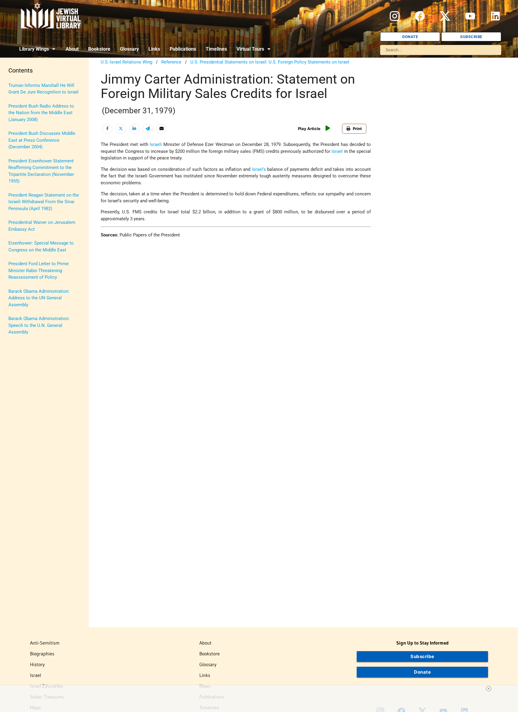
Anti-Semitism (45, 643)
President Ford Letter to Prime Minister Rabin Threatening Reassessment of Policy (38, 270)
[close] (488, 688)
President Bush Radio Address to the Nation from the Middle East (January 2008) (41, 112)
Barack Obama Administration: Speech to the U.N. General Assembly (39, 325)
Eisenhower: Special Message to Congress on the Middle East (41, 246)
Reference (171, 62)
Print (357, 128)
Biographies (42, 654)
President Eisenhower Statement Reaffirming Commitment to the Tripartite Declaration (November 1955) (41, 171)
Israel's (259, 169)
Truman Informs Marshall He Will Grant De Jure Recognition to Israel (43, 89)
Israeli (156, 144)
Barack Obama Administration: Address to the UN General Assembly (39, 298)
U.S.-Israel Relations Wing (126, 62)
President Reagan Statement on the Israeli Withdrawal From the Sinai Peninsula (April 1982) (43, 201)
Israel (337, 151)
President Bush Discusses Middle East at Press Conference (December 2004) (41, 140)
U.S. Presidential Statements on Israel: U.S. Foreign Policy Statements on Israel (269, 62)
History (37, 664)
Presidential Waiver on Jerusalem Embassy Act (41, 226)
